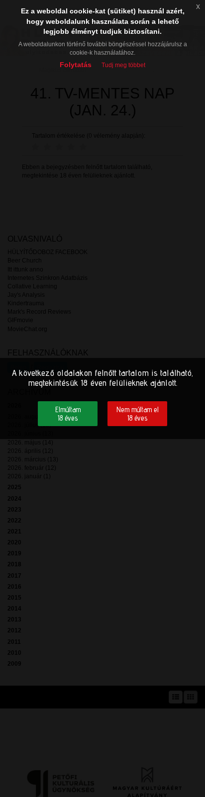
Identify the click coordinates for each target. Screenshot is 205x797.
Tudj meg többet (123, 65)
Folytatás (76, 65)
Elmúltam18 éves (68, 413)
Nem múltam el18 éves (137, 413)
